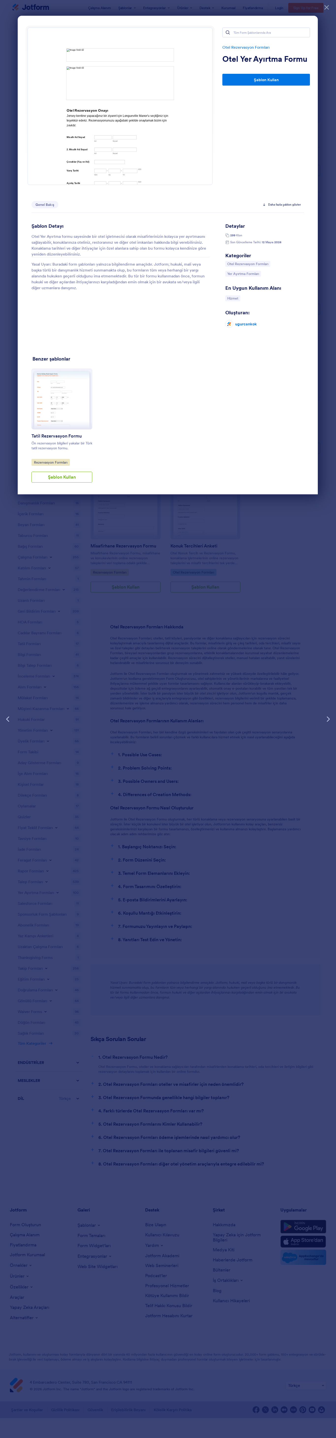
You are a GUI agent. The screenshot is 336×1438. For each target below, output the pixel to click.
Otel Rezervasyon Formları (246, 47)
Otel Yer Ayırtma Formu (264, 59)
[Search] (227, 32)
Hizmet (233, 298)
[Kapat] (326, 7)
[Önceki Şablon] (8, 719)
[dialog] (168, 719)
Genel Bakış (44, 204)
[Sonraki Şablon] (328, 719)
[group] (62, 429)
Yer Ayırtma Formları (243, 273)
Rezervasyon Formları (50, 462)
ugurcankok (246, 323)
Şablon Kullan (266, 79)
